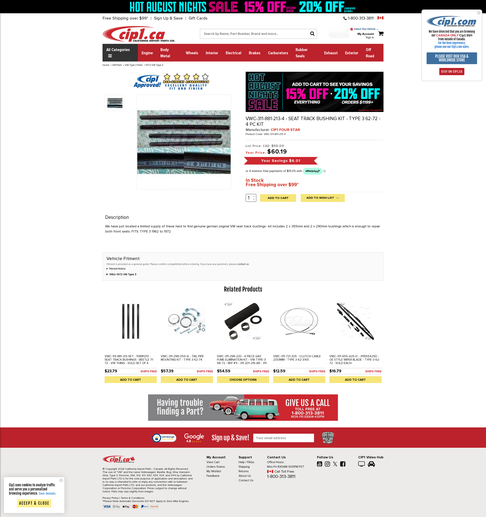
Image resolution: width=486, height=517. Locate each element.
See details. (47, 493)
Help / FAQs (246, 462)
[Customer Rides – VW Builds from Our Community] (371, 464)
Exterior (351, 53)
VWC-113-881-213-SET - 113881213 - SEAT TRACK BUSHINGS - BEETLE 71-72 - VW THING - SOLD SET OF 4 (129, 359)
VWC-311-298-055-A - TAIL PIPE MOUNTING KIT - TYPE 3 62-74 (182, 358)
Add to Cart (130, 380)
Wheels (192, 53)
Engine (147, 53)
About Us (245, 476)
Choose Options (243, 380)
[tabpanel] (131, 342)
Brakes (254, 53)
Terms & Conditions (132, 498)
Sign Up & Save (168, 18)
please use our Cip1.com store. (452, 47)
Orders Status (216, 467)
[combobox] (258, 34)
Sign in (370, 37)
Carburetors (278, 53)
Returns (244, 471)
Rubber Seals (302, 53)
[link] (185, 6)
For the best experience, (452, 43)
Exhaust (331, 53)
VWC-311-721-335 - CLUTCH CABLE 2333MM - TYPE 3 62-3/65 (297, 358)
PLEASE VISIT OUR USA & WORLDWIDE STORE (452, 58)
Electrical (233, 53)
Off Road (370, 53)
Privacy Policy (111, 498)
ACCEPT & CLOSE (34, 503)
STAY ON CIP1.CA (451, 71)
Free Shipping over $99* (125, 18)
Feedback (213, 476)
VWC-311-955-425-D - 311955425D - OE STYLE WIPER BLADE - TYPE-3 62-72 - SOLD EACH (354, 359)
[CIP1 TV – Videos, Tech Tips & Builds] (361, 464)
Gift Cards (198, 18)
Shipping (244, 467)
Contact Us (246, 480)
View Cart (213, 462)
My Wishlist (214, 471)
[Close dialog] (479, 13)
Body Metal (165, 53)
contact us (243, 264)
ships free (148, 371)
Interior (212, 53)
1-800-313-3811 (361, 18)
